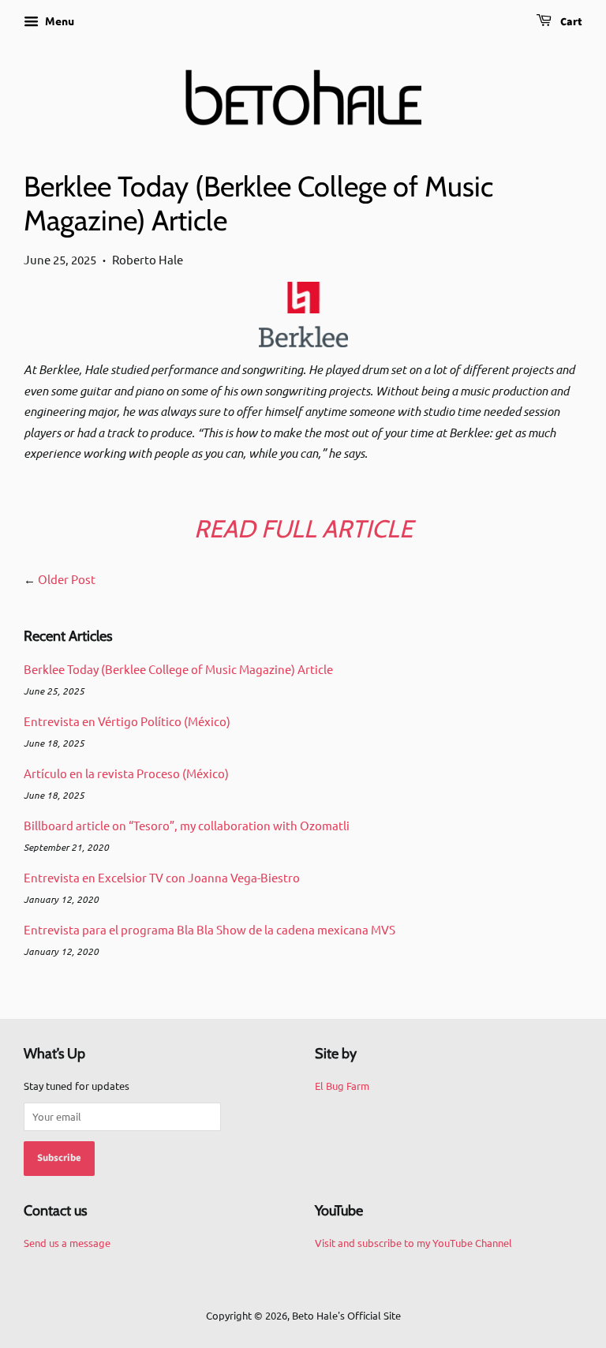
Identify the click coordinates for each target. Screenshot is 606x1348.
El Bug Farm (342, 1085)
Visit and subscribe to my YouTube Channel (413, 1242)
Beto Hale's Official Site (346, 1315)
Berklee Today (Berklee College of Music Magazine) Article (178, 668)
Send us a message (67, 1242)
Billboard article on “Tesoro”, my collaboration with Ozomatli (187, 825)
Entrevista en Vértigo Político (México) (127, 720)
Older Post (66, 578)
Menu (58, 20)
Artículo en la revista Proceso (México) (126, 773)
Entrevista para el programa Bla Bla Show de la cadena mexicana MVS (209, 929)
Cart (570, 22)
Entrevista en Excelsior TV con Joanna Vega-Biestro (162, 877)
